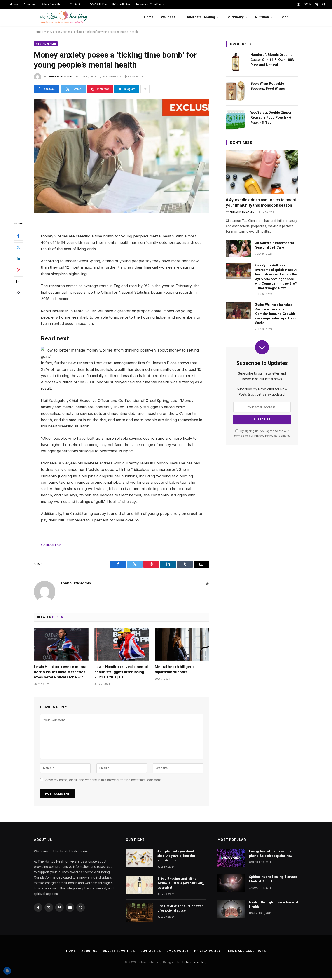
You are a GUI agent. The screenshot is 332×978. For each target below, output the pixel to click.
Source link (51, 545)
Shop (285, 17)
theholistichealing (194, 962)
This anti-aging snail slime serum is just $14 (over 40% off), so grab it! (180, 883)
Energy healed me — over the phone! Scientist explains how (270, 853)
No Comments (112, 76)
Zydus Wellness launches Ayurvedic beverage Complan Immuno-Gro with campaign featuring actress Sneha (275, 314)
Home (14, 4)
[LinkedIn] (18, 258)
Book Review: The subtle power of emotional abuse (180, 908)
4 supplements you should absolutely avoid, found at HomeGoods (176, 855)
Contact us (77, 4)
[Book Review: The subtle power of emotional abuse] (139, 912)
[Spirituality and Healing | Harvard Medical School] (231, 883)
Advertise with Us (52, 4)
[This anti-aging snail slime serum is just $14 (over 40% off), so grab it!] (139, 885)
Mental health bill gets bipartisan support (174, 669)
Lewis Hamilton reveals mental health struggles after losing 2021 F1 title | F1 (121, 671)
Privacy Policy (121, 4)
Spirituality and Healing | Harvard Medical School (273, 879)
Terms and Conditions (150, 4)
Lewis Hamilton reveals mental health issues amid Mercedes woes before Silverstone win (60, 671)
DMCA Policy (98, 4)
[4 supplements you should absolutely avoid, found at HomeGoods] (139, 858)
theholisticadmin (59, 76)
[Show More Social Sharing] (145, 89)
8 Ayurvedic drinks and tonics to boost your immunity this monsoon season (261, 202)
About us (29, 4)
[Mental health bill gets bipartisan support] (182, 644)
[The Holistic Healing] (63, 17)
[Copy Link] (18, 292)
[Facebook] (18, 236)
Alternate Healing (201, 17)
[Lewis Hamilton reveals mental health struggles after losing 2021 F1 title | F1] (121, 644)
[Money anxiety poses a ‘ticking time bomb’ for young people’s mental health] (121, 156)
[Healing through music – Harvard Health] (231, 909)
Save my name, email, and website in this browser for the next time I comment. (103, 780)
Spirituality (235, 17)
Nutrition (262, 17)
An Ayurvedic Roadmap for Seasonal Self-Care (274, 245)
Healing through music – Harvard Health (273, 905)
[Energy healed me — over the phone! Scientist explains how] (231, 858)
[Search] (323, 4)
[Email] (18, 281)
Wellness (168, 17)
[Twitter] (18, 247)
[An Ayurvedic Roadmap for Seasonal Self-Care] (238, 248)
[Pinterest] (18, 269)
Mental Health (46, 43)
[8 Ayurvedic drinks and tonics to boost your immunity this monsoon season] (262, 171)
